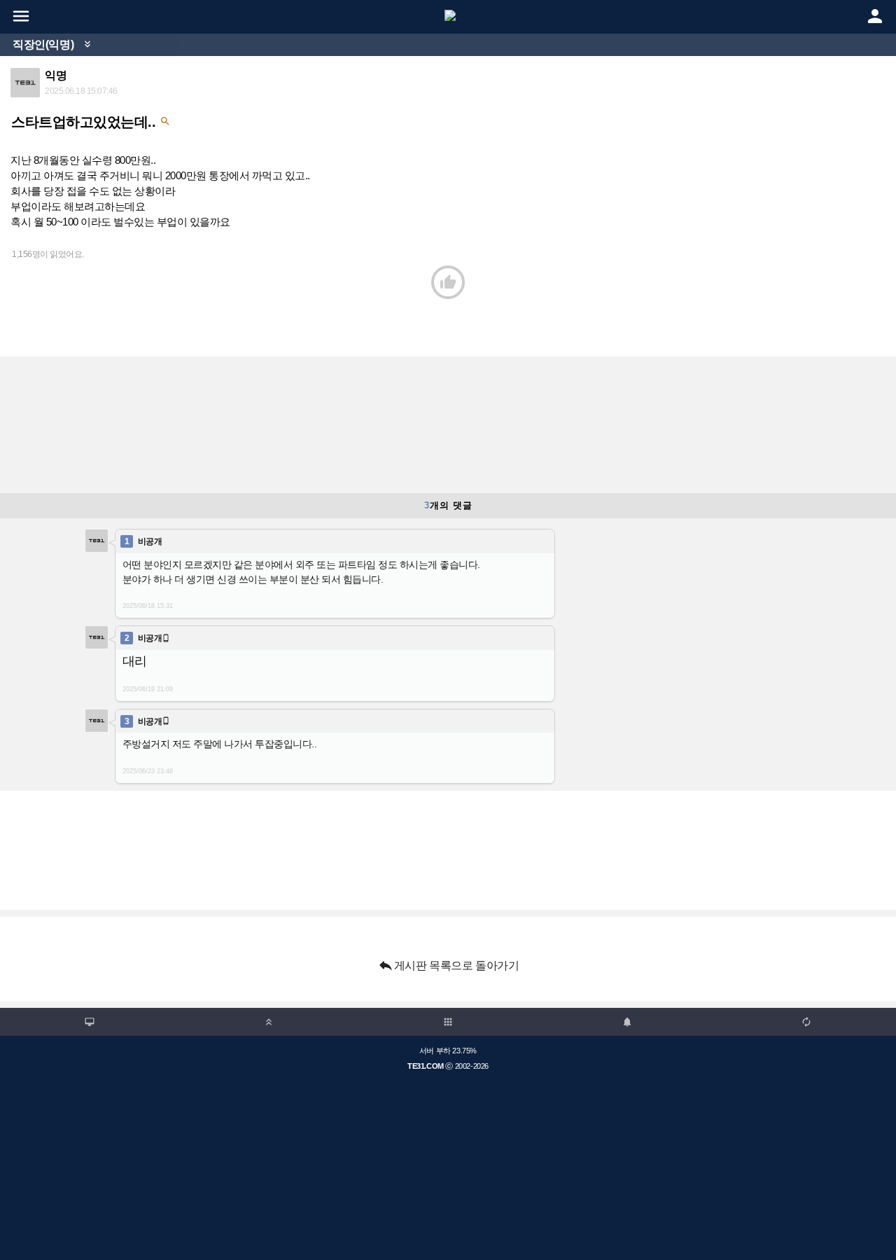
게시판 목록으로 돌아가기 (448, 965)
